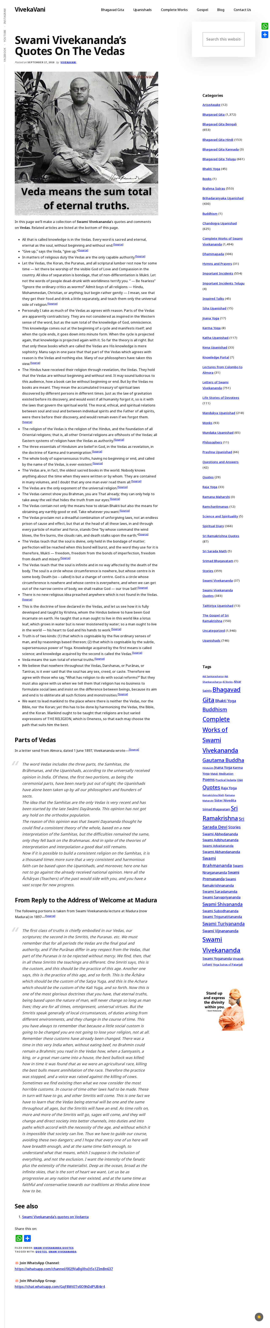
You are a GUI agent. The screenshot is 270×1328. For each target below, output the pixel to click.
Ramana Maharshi (216, 497)
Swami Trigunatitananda (222, 916)
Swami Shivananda (222, 904)
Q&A (240, 780)
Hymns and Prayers (217, 263)
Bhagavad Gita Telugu (219, 159)
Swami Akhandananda (221, 851)
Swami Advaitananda (218, 846)
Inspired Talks (213, 298)
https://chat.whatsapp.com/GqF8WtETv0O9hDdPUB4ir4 (60, 1286)
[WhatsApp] (265, 26)
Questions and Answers (220, 462)
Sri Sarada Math (214, 551)
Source (35, 363)
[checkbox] (259, 1317)
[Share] (265, 34)
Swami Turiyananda (223, 924)
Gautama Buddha (223, 760)
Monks (207, 423)
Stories (207, 571)
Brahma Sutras (213, 188)
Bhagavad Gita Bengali (219, 124)
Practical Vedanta (226, 780)
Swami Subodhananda (220, 911)
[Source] (118, 244)
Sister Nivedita (225, 800)
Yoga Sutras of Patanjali (228, 964)
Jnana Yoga (210, 318)
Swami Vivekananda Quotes (53, 1247)
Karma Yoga (211, 328)
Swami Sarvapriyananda (221, 897)
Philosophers (212, 442)
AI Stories (228, 681)
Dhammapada (213, 254)
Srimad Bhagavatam (217, 561)
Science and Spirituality (220, 516)
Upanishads (211, 640)
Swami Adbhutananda (220, 840)
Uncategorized (213, 630)
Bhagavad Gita (213, 114)
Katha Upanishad (215, 337)
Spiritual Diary (213, 526)
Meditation (226, 773)
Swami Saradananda (219, 891)
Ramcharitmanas (215, 506)
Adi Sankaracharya (213, 676)
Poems (208, 779)
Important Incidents (217, 273)
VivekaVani (30, 9)
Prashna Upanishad (217, 452)
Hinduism (207, 767)
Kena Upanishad (214, 347)
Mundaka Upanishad (218, 432)
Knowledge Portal (215, 357)
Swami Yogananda (217, 958)
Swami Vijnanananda (220, 930)
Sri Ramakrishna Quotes (220, 536)
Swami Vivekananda (62, 1251)
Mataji (214, 773)
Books (207, 178)
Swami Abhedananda (220, 834)
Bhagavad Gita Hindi (217, 139)
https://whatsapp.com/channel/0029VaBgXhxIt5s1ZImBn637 (64, 1268)
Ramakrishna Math (213, 795)
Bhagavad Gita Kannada (220, 149)
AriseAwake (211, 105)
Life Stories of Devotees (220, 397)
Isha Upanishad (214, 308)
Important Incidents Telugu (223, 283)
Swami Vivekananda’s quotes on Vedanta (55, 1216)
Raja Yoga (209, 487)
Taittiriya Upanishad (217, 605)
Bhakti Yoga (211, 169)
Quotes (41, 1251)
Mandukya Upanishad (218, 413)
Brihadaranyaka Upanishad (222, 198)
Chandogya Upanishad (219, 223)
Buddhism (209, 213)
